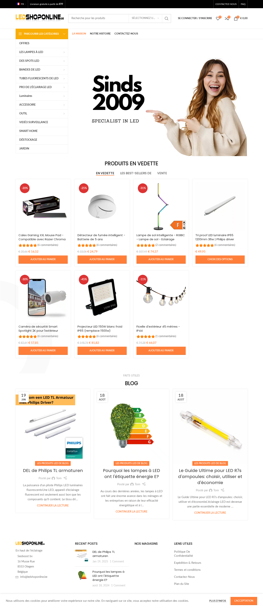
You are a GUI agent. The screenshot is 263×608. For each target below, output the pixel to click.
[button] (43, 259)
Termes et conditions (187, 569)
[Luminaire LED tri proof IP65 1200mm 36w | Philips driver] (220, 206)
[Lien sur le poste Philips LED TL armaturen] (53, 426)
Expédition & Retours (187, 562)
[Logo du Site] (40, 18)
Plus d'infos (218, 601)
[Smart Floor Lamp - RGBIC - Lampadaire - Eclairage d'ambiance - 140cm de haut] (161, 206)
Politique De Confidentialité (183, 553)
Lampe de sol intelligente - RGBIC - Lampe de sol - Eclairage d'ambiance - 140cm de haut (160, 239)
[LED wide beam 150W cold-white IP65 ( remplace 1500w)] (102, 298)
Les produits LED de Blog (53, 463)
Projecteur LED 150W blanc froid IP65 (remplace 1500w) (99, 328)
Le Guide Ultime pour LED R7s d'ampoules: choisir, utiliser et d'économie (210, 476)
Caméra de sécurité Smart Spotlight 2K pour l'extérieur (38, 328)
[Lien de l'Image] (30, 544)
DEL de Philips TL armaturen (53, 470)
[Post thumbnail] (82, 557)
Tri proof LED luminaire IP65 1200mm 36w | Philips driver (214, 237)
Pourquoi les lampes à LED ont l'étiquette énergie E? (131, 473)
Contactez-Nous (184, 576)
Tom (59, 478)
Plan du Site (181, 583)
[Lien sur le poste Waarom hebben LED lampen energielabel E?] (131, 426)
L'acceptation (243, 601)
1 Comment (117, 561)
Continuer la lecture (53, 505)
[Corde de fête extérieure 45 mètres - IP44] (161, 298)
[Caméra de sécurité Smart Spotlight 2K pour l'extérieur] (43, 298)
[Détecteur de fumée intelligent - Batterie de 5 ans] (102, 206)
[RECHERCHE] (166, 18)
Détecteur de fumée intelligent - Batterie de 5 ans (101, 237)
